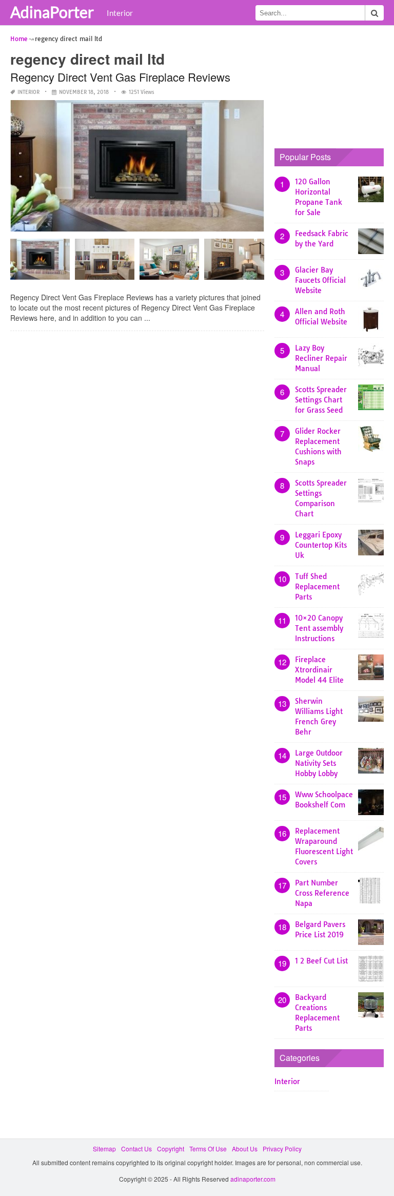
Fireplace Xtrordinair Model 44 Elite (319, 670)
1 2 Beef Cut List (321, 961)
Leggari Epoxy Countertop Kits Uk (321, 545)
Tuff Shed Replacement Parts (317, 587)
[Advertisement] (334, 84)
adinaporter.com (252, 1178)
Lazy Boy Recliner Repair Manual (321, 358)
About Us (245, 1148)
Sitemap (104, 1148)
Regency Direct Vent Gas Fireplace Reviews (120, 77)
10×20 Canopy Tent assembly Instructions (319, 628)
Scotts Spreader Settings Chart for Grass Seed (321, 400)
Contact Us (136, 1148)
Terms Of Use (208, 1148)
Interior (120, 12)
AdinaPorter (52, 12)
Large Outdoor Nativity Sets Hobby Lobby (319, 763)
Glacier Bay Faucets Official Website (320, 280)
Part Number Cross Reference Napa (322, 893)
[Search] (374, 13)
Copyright (170, 1148)
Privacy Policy (282, 1148)
